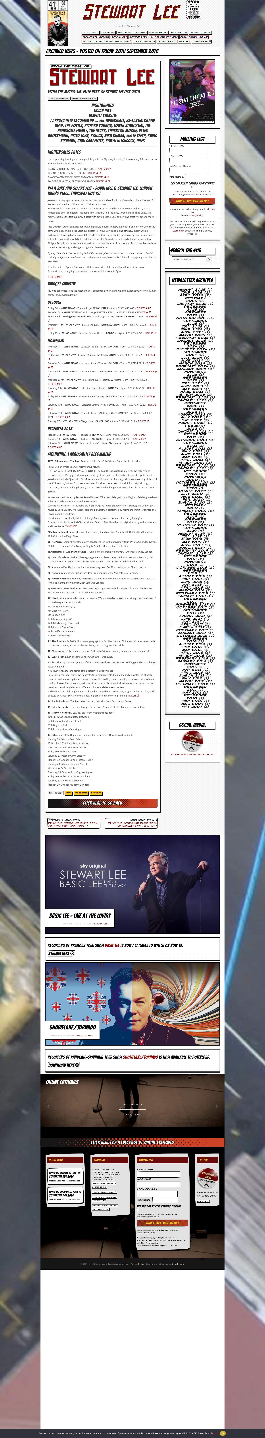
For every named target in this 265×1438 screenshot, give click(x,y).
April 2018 (192, 588)
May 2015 (192, 670)
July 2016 (192, 647)
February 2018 (192, 593)
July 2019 (192, 536)
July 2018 (192, 579)
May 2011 (192, 692)
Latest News (90, 33)
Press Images (166, 41)
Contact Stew (138, 37)
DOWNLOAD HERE (84, 1035)
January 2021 (192, 468)
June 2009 (192, 704)
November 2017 (192, 604)
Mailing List (119, 37)
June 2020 (192, 497)
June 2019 (191, 539)
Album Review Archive (193, 37)
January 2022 (192, 431)
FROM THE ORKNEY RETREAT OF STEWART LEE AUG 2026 (65, 1174)
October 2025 (192, 318)
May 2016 (192, 650)
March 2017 (192, 627)
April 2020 (192, 499)
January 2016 (192, 661)
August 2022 (191, 414)
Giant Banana (178, 1264)
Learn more (178, 230)
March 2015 (192, 675)
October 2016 (192, 636)
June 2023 (192, 386)
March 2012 (192, 681)
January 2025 (191, 341)
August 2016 (192, 644)
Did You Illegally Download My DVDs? (107, 41)
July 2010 (192, 701)
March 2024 (192, 363)
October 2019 (192, 525)
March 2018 (191, 590)
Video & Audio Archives (131, 33)
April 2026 (191, 295)
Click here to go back (102, 803)
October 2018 (191, 568)
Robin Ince (96, 793)
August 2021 (192, 448)
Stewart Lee (129, 16)
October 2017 (191, 607)
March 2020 (191, 502)
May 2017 (192, 621)
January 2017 (192, 633)
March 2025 (192, 335)
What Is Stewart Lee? (164, 37)
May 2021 (192, 457)
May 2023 (192, 389)
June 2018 (191, 582)
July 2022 (191, 417)
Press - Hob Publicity (104, 1192)
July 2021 (192, 451)
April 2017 (192, 624)
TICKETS (100, 168)
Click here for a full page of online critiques (132, 1142)
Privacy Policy (196, 215)
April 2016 (192, 653)
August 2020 (192, 491)
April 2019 (192, 545)
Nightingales (81, 793)
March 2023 (192, 395)
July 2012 (192, 678)
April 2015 (192, 673)
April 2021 (192, 460)
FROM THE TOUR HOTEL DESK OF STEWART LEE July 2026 (65, 1193)
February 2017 (192, 630)
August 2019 (192, 534)
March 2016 (192, 656)
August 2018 (192, 576)
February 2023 (192, 397)
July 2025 (192, 326)
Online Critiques (144, 41)
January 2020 (192, 511)
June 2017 (191, 619)
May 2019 (192, 542)
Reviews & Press (200, 33)
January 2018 (192, 596)
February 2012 (192, 684)
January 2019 (192, 553)
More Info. (203, 1201)
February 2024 (192, 366)
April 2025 (192, 332)
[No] (261, 1433)
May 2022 (192, 420)
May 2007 (192, 707)
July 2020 (192, 494)
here (215, 1433)
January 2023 (192, 400)
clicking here (172, 1230)
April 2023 (192, 392)
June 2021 (191, 454)
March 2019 (192, 548)
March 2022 (192, 423)
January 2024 (191, 369)
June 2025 (192, 329)
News (68, 793)
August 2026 (192, 289)
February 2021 (192, 465)
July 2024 (191, 358)
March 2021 (192, 463)
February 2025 (192, 338)
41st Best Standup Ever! (129, 26)
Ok (222, 1433)
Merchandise (178, 33)
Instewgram (201, 41)
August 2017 (192, 616)
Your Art (184, 41)
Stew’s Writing (158, 33)
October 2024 (192, 349)
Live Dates (108, 33)
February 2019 (192, 550)
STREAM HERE (101, 923)
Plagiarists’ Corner (96, 37)
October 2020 (192, 482)
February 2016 (192, 658)
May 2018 (192, 585)
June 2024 (192, 360)
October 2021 (191, 440)
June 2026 (192, 292)
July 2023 (192, 383)
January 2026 (192, 304)
